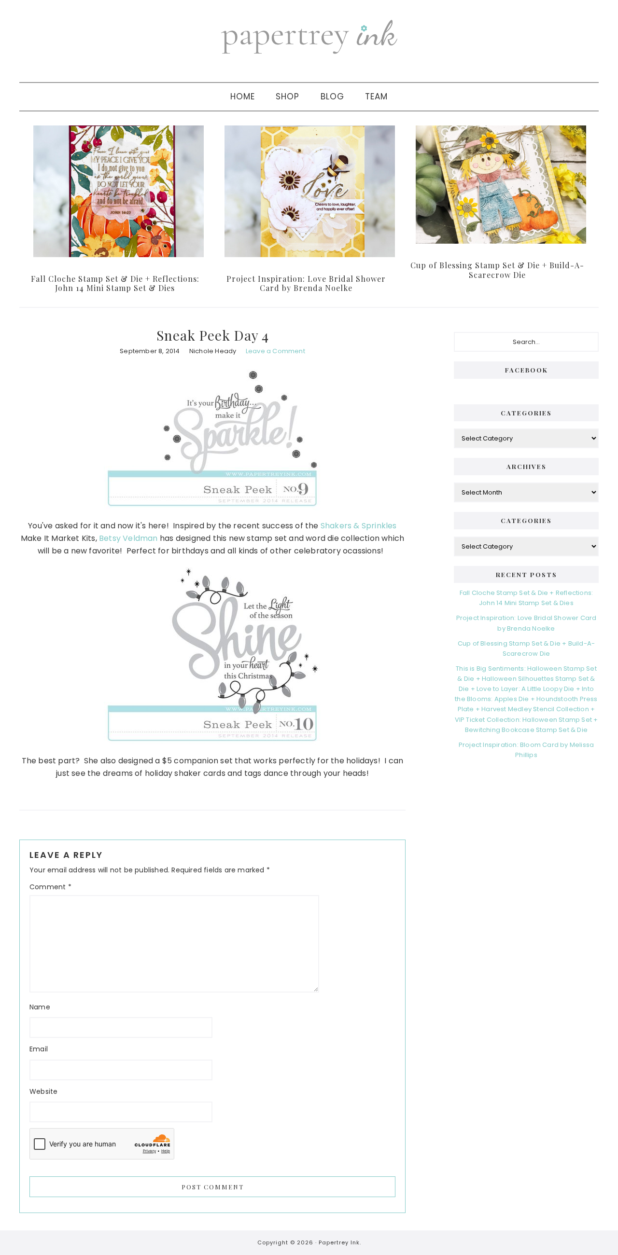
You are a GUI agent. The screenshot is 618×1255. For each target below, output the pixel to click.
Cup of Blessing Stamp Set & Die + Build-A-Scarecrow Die (497, 269)
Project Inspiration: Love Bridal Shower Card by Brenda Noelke (306, 283)
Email (38, 1049)
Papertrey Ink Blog (309, 36)
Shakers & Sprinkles (359, 525)
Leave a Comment (275, 351)
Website (43, 1091)
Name (39, 1007)
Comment (50, 887)
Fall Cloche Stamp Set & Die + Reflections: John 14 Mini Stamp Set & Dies (115, 283)
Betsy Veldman (128, 538)
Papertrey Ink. (340, 1242)
